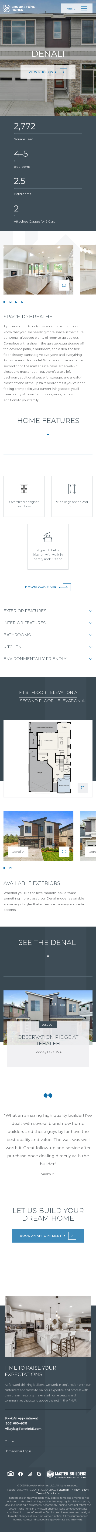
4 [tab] (22, 302)
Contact (10, 1441)
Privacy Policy (79, 1489)
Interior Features (24, 622)
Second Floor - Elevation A (52, 700)
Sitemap (63, 1489)
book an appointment (41, 1235)
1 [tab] (4, 302)
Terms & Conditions (48, 1493)
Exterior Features (24, 610)
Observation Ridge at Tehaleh (48, 1040)
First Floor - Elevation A (48, 692)
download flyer (41, 587)
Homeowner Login (18, 1451)
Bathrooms (17, 634)
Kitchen (12, 646)
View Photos (41, 72)
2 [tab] (10, 302)
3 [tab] (16, 302)
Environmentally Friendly (34, 658)
